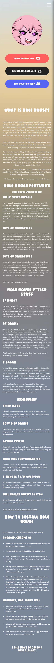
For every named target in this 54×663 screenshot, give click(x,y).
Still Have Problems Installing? (27, 649)
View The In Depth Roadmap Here (20, 509)
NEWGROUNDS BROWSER (24, 71)
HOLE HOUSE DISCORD (24, 84)
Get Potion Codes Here (15, 282)
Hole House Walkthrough (27, 192)
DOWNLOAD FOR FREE (24, 58)
